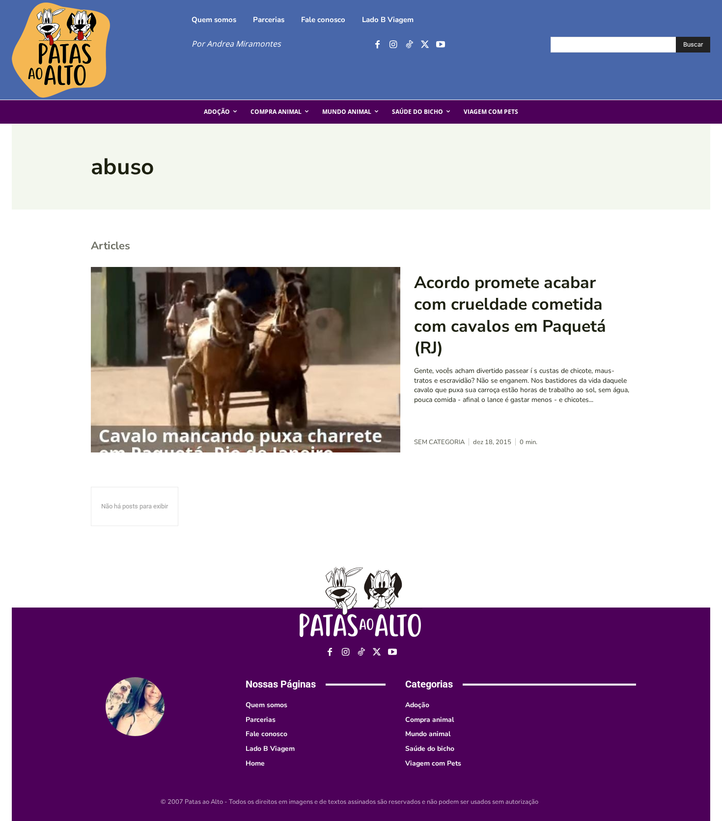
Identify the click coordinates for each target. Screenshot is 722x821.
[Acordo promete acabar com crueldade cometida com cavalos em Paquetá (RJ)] (245, 359)
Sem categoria (439, 442)
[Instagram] (393, 45)
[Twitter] (424, 45)
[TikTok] (409, 45)
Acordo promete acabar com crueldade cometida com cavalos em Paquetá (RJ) (510, 315)
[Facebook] (377, 45)
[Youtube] (440, 45)
